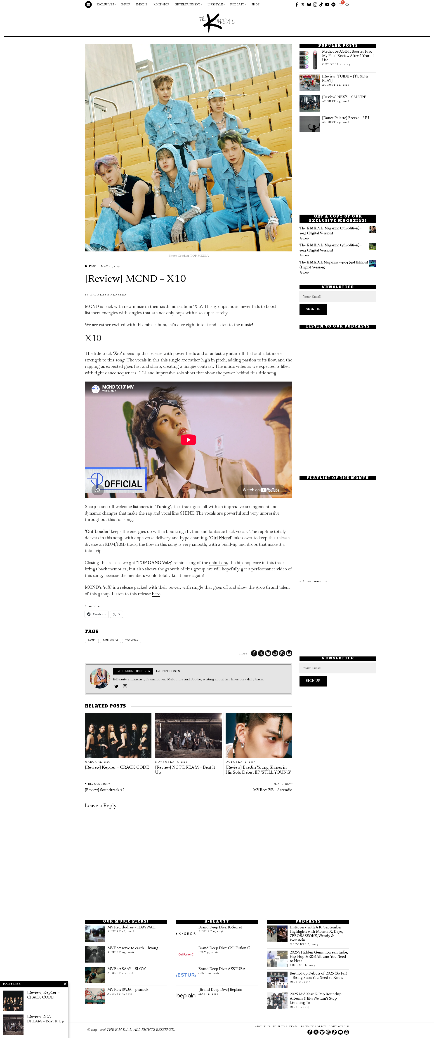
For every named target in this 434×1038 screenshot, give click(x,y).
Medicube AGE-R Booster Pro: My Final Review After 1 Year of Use (348, 56)
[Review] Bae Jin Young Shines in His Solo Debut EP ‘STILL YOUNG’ (258, 770)
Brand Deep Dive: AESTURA (221, 969)
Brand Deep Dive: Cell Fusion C (224, 948)
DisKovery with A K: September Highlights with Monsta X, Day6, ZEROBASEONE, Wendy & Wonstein (316, 934)
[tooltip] (297, 4)
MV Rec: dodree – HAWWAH (131, 927)
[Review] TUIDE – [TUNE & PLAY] (345, 79)
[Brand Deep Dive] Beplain (220, 990)
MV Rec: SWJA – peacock (127, 990)
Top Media (131, 641)
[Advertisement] (338, 173)
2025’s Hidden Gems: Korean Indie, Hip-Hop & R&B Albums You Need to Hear (319, 957)
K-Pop (91, 266)
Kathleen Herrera (108, 294)
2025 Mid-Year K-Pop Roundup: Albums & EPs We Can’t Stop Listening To (316, 999)
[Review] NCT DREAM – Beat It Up (185, 770)
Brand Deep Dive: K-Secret (220, 927)
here (156, 594)
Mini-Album (110, 641)
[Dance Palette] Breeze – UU (345, 118)
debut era (218, 562)
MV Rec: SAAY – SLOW (126, 969)
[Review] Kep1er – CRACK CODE (117, 768)
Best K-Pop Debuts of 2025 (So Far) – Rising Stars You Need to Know (318, 976)
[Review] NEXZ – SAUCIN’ (344, 97)
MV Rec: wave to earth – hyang (132, 948)
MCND (91, 641)
